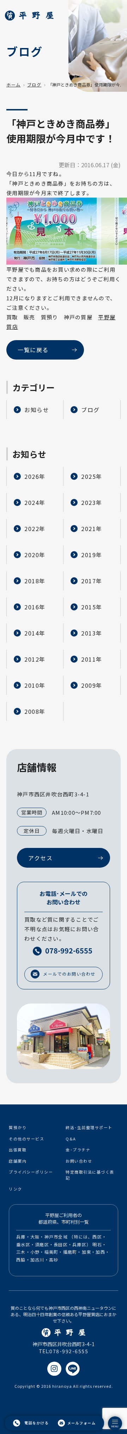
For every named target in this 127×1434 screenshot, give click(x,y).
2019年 (91, 554)
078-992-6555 (68, 1351)
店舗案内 (17, 1161)
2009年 (91, 685)
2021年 (91, 528)
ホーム (13, 85)
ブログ (34, 85)
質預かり (17, 1127)
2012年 (35, 659)
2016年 (35, 607)
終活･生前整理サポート (89, 1127)
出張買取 (17, 1149)
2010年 (35, 685)
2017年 (91, 581)
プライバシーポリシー (31, 1172)
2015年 (91, 607)
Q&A (71, 1138)
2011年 (91, 659)
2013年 (91, 633)
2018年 (35, 581)
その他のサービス (26, 1138)
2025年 (91, 476)
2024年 (35, 502)
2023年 (91, 502)
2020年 (35, 554)
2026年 (35, 476)
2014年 (35, 633)
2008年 (35, 711)
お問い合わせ (79, 1161)
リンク (15, 1189)
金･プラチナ (78, 1149)
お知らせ (36, 409)
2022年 (35, 528)
